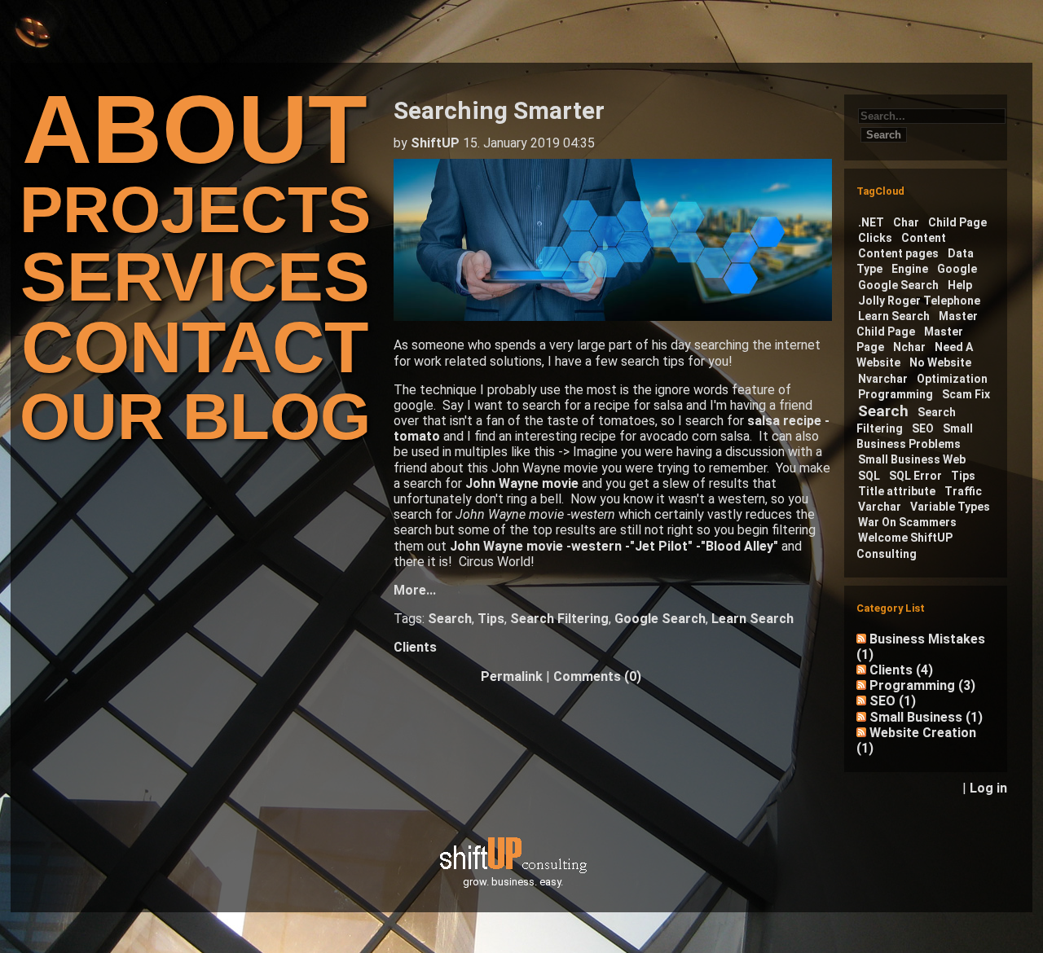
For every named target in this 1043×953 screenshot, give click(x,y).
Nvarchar (883, 378)
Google (957, 268)
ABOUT (194, 129)
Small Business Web (912, 459)
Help (960, 285)
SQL (869, 475)
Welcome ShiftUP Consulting (904, 545)
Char (906, 222)
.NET (871, 222)
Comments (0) (597, 676)
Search (450, 618)
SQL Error (915, 475)
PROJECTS (195, 209)
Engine (909, 268)
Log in (988, 788)
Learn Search (752, 618)
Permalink (512, 676)
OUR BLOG (195, 416)
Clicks (875, 237)
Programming (895, 394)
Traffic (963, 491)
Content (923, 237)
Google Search (660, 618)
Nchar (909, 347)
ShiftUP (435, 143)
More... (415, 590)
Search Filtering (559, 618)
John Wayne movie (522, 483)
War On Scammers (907, 522)
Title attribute (896, 491)
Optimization (952, 378)
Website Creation (916, 740)
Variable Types (950, 506)
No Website (940, 362)
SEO (923, 428)
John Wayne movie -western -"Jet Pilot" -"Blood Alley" (614, 546)
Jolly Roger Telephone (919, 300)
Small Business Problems (914, 436)
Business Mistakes (920, 646)
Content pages (898, 253)
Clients (415, 647)
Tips (490, 618)
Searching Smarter (499, 110)
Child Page (957, 222)
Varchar (879, 506)
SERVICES (195, 276)
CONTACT (194, 347)
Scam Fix (966, 394)
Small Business (926, 717)
